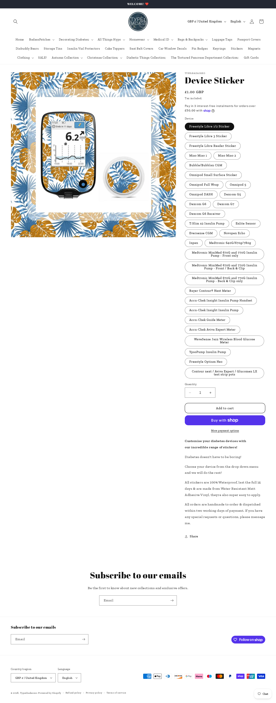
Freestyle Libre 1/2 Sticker (209, 126)
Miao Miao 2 (227, 155)
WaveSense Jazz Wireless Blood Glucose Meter (224, 340)
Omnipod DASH (201, 194)
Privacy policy (94, 692)
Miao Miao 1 (198, 155)
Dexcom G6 (197, 204)
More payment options (225, 430)
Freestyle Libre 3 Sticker (208, 136)
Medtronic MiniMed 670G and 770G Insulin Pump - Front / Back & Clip (224, 267)
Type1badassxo (29, 693)
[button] (15, 21)
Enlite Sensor (246, 223)
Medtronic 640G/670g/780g (230, 243)
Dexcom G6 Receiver (205, 214)
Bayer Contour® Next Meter (210, 291)
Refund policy (74, 692)
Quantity (191, 384)
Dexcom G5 (232, 194)
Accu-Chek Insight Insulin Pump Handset (220, 300)
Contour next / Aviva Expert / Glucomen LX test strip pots (224, 373)
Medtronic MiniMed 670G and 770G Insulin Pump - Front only (224, 254)
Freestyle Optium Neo (206, 362)
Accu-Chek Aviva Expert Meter (212, 329)
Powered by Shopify (49, 693)
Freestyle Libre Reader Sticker (212, 146)
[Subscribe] (172, 600)
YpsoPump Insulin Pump (207, 352)
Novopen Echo (234, 233)
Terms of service (116, 692)
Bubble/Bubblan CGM (205, 165)
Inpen (193, 243)
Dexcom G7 (225, 204)
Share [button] (194, 536)
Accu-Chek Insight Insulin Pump (214, 310)
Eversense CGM (201, 233)
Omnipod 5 (238, 185)
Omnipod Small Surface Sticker (213, 175)
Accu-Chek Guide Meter (207, 320)
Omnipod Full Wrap (204, 185)
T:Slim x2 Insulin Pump (207, 223)
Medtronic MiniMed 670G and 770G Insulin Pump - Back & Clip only (224, 279)
